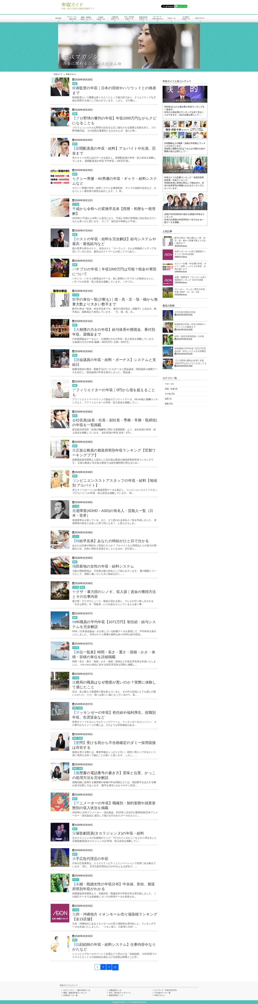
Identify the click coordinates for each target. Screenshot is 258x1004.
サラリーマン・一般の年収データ (76, 990)
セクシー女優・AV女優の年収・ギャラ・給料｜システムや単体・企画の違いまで (190, 266)
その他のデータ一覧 (162, 993)
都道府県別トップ (116, 995)
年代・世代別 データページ (120, 993)
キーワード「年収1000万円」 (166, 990)
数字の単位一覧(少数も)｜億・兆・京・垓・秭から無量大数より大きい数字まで (191, 240)
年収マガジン (159, 995)
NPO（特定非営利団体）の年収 (189, 336)
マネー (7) (169, 384)
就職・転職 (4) (171, 389)
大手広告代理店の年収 (185, 312)
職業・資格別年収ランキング (75, 993)
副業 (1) (168, 399)
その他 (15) (170, 394)
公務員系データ (115, 990)
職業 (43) (169, 404)
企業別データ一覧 (70, 995)
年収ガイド (58, 74)
